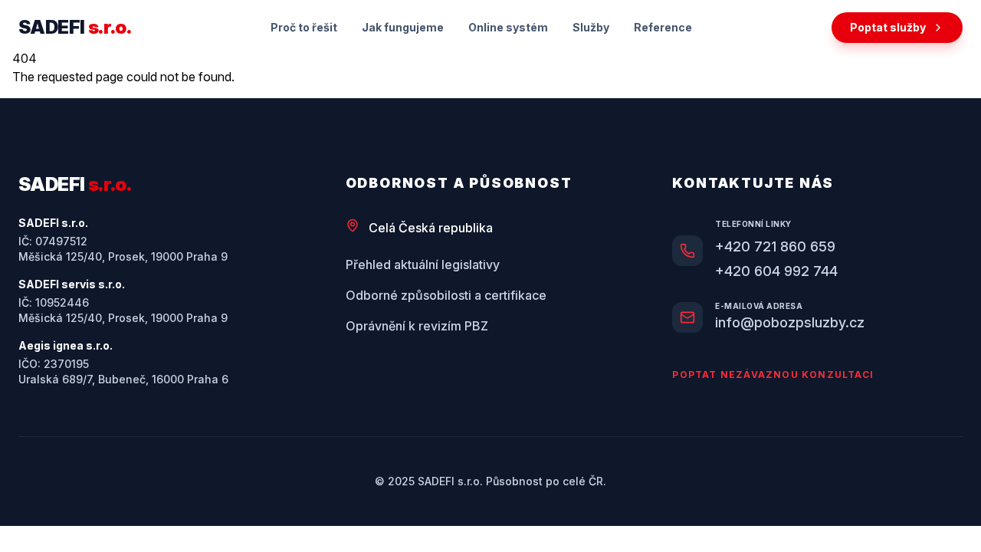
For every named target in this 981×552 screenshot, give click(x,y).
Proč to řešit (304, 27)
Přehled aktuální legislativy (423, 264)
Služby (591, 27)
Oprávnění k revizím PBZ (417, 326)
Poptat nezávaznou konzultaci (773, 374)
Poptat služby (888, 27)
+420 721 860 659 (775, 246)
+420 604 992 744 (776, 271)
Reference (663, 27)
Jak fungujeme (403, 27)
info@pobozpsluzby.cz (790, 322)
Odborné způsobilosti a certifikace (446, 295)
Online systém (508, 27)
